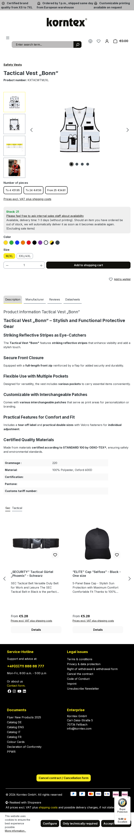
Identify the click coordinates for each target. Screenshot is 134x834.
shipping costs (48, 807)
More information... (15, 830)
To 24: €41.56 (33, 190)
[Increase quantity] (41, 265)
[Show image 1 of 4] (71, 164)
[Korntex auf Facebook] (9, 691)
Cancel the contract (80, 674)
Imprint (71, 683)
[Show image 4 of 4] (87, 164)
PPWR (11, 751)
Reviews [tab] (54, 299)
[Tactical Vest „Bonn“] (79, 129)
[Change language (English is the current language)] (90, 41)
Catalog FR (14, 737)
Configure (50, 823)
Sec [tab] (7, 508)
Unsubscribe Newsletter (83, 688)
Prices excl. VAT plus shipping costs (27, 199)
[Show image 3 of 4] (82, 164)
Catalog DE (14, 722)
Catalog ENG (15, 727)
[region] (67, 135)
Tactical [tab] (17, 508)
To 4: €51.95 (13, 190)
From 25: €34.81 (56, 190)
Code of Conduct (78, 679)
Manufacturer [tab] (34, 299)
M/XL (9, 256)
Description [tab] (12, 299)
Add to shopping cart (88, 265)
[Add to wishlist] (55, 554)
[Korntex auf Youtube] (19, 691)
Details (36, 629)
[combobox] (43, 44)
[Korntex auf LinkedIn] (24, 691)
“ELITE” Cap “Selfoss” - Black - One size (97, 573)
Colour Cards (16, 742)
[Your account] (107, 41)
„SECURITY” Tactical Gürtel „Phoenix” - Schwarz (32, 573)
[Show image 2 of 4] (77, 164)
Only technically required (80, 823)
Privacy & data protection (83, 664)
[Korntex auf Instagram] (14, 691)
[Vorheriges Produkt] (4, 578)
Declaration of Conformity (24, 746)
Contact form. (16, 685)
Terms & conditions (79, 659)
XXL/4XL (25, 256)
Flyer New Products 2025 (24, 717)
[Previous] (31, 129)
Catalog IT (14, 732)
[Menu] (7, 37)
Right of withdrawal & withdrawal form (92, 669)
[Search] (77, 44)
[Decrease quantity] (7, 265)
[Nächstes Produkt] (129, 578)
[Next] (127, 129)
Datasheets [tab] (72, 299)
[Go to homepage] (67, 22)
